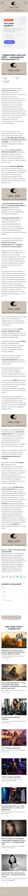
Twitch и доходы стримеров (10, 777)
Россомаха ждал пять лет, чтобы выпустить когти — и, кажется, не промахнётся (12, 807)
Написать (10, 42)
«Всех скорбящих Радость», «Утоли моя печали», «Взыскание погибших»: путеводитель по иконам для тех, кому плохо (14, 685)
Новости (6, 71)
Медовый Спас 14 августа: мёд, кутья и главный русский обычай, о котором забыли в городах (13, 652)
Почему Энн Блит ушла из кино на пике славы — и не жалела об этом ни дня (13, 874)
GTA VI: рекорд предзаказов (10, 748)
